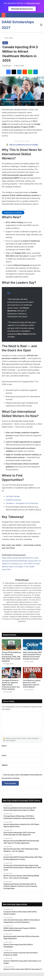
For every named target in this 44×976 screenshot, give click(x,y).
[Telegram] (35, 72)
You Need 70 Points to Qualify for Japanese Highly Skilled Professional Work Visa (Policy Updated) (11, 684)
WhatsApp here (33, 3)
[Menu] (41, 25)
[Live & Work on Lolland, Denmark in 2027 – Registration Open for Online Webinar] (32, 672)
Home (6, 38)
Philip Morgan (6, 66)
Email (4, 755)
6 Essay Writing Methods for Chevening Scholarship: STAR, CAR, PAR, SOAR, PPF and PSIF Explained (11, 656)
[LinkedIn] (19, 72)
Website (5, 765)
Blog (11, 38)
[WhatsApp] (30, 72)
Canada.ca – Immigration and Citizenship (22, 503)
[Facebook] (8, 72)
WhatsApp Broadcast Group (22, 9)
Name (4, 746)
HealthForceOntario (13, 500)
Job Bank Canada (13, 496)
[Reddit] (24, 72)
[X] (14, 72)
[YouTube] (26, 625)
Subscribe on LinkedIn (13, 213)
